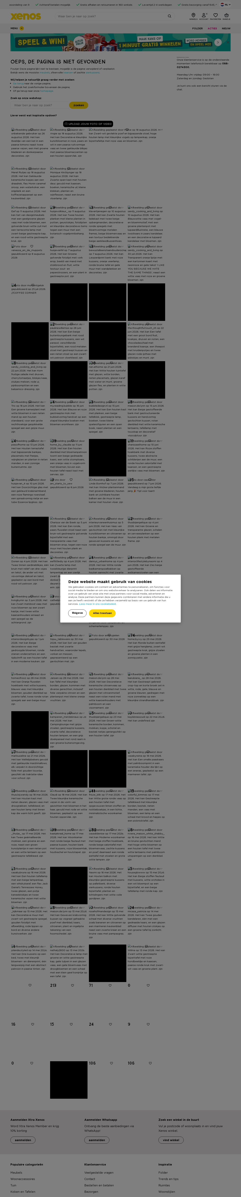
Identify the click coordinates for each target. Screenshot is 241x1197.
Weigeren (77, 612)
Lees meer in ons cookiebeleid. (97, 603)
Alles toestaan (102, 613)
